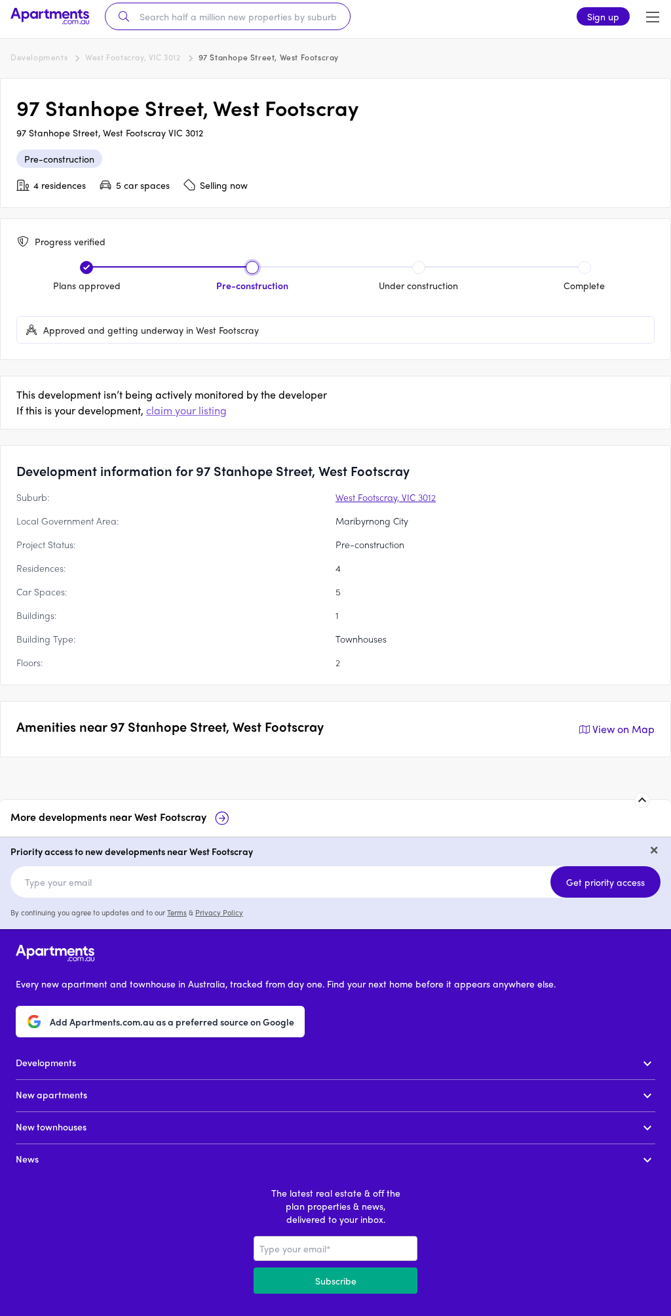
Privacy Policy (219, 912)
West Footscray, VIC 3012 (132, 57)
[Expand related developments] (642, 800)
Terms (177, 912)
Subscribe (335, 1280)
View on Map (623, 728)
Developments (38, 57)
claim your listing (186, 410)
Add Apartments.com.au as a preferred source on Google (172, 1021)
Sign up (603, 16)
